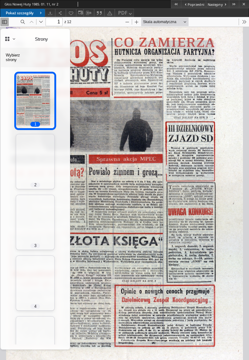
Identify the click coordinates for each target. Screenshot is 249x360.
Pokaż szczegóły (19, 12)
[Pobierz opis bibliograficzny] (89, 13)
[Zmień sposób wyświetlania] (80, 13)
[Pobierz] (50, 13)
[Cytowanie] (99, 13)
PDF (123, 12)
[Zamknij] (244, 4)
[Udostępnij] (60, 13)
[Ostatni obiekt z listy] (234, 4)
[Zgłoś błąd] (109, 13)
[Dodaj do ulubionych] (71, 13)
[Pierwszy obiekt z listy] (176, 4)
